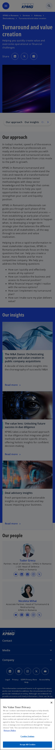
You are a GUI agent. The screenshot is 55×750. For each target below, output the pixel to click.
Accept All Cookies (27, 744)
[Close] (51, 702)
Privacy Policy (10, 730)
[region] (27, 724)
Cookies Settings (27, 736)
